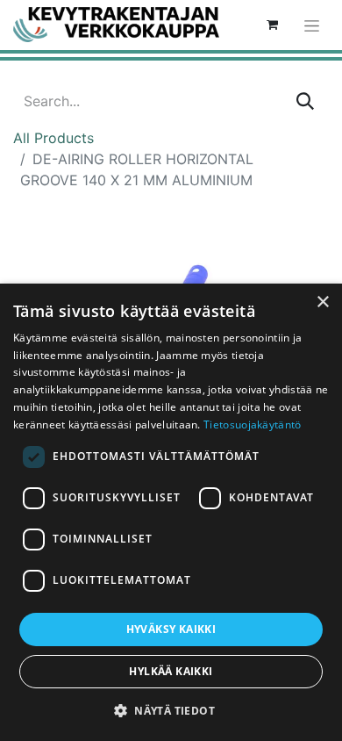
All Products (53, 138)
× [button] (322, 302)
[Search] (305, 101)
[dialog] (171, 512)
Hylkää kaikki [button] (170, 671)
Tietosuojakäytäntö (252, 424)
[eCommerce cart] (272, 24)
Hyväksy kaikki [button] (171, 629)
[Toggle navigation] (312, 25)
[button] (171, 710)
